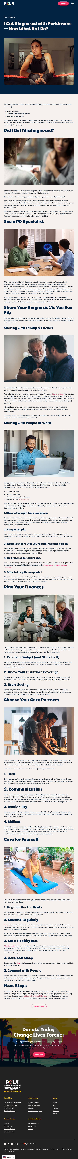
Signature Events (9, 1131)
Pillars (55, 1113)
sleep (18, 963)
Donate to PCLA (33, 1123)
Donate (63, 3)
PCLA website (48, 565)
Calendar (7, 1123)
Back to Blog (39, 1006)
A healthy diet (9, 946)
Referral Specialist (34, 1105)
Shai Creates (31, 1144)
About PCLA (32, 1126)
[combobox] (8, 1157)
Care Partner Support (35, 1111)
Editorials (56, 1111)
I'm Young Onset (9, 1108)
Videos (55, 1102)
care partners (24, 500)
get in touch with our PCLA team (35, 996)
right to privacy (57, 394)
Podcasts (55, 1108)
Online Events (8, 1126)
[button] (72, 3)
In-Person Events (9, 1129)
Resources (31, 1108)
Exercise (7, 925)
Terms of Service (67, 1149)
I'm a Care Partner (9, 1111)
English (9, 1157)
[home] (9, 3)
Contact (30, 1129)
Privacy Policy (55, 1149)
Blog (54, 1105)
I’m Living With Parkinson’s (12, 1102)
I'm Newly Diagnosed (10, 1105)
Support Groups (33, 1102)
